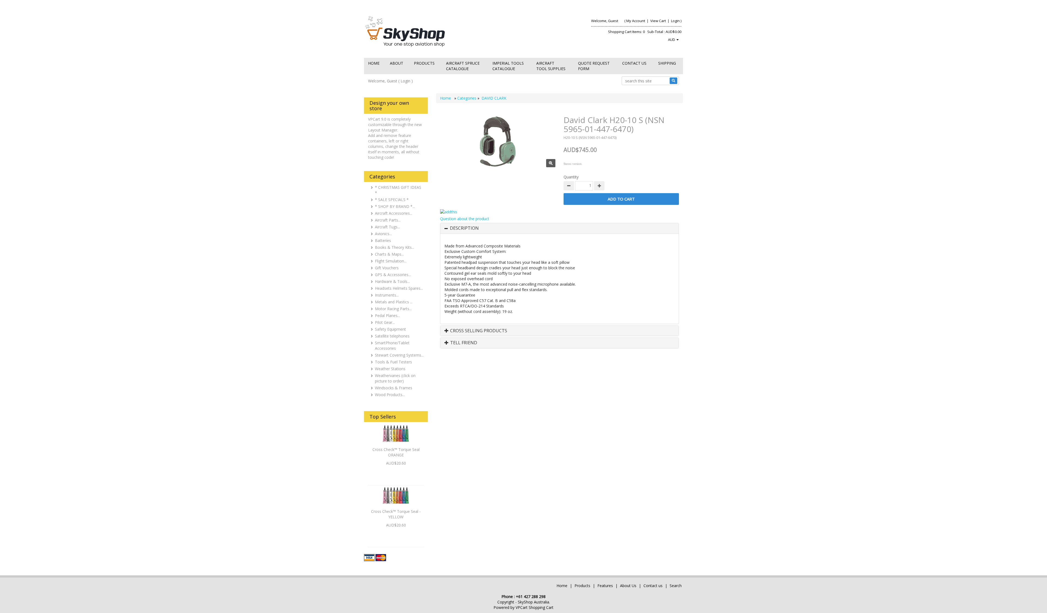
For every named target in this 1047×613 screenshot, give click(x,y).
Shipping (667, 63)
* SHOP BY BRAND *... (395, 206)
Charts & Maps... (389, 254)
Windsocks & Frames (393, 387)
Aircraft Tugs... (387, 226)
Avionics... (383, 233)
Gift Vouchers (387, 267)
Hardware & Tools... (392, 281)
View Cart (658, 20)
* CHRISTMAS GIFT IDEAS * (398, 190)
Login (675, 20)
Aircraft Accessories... (393, 213)
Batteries (383, 240)
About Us (628, 585)
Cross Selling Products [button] (478, 330)
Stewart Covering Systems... (399, 355)
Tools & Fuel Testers (393, 361)
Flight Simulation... (391, 261)
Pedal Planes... (387, 315)
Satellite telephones (392, 336)
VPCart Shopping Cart (534, 607)
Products (424, 63)
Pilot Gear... (385, 322)
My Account (635, 20)
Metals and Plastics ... (394, 301)
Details (396, 472)
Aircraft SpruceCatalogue (463, 66)
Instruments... (387, 295)
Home (374, 63)
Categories (467, 98)
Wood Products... (390, 394)
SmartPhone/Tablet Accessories (392, 345)
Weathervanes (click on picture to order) (395, 378)
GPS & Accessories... (393, 274)
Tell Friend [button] (463, 342)
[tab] (559, 228)
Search (676, 585)
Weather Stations (390, 368)
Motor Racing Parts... (393, 308)
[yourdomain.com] (441, 31)
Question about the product (464, 218)
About (396, 63)
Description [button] (464, 228)
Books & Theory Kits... (394, 247)
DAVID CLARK (494, 98)
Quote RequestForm (594, 66)
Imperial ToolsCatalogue (508, 66)
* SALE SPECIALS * (392, 199)
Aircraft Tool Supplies (550, 66)
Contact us (634, 63)
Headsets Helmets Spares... (399, 288)
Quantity (571, 177)
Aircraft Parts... (388, 220)
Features (605, 585)
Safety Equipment (390, 329)
